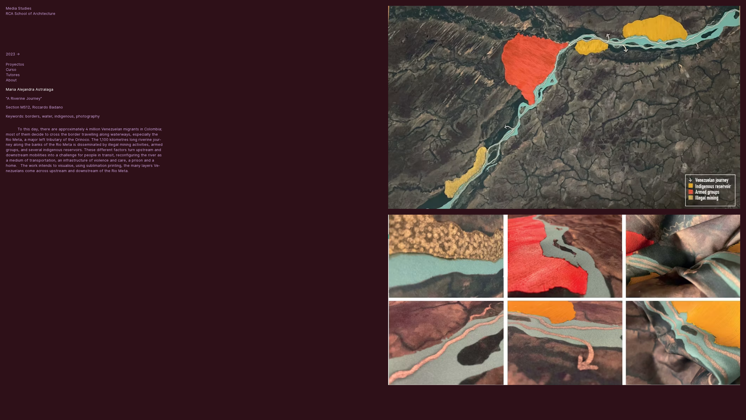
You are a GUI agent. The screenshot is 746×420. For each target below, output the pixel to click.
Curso (11, 69)
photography (88, 116)
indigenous (64, 116)
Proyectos (15, 64)
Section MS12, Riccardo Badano (34, 107)
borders (32, 116)
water (47, 116)
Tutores (13, 75)
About (11, 80)
